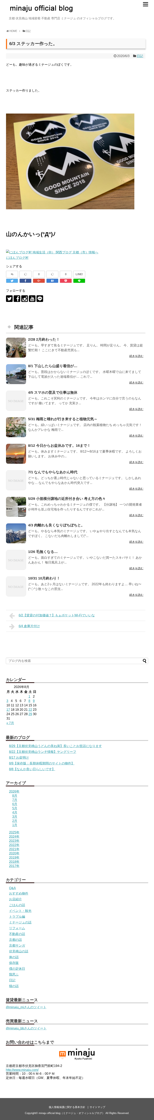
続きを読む (136, 356)
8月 (14, 795)
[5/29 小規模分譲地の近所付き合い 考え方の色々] (16, 507)
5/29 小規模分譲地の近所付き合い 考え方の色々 (67, 499)
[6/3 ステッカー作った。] (52, 281)
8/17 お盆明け (19, 757)
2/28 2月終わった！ (44, 339)
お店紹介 (15, 899)
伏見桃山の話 (18, 951)
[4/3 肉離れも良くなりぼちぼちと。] (16, 533)
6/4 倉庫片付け (29, 626)
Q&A (12, 888)
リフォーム (17, 928)
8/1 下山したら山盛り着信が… (52, 366)
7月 (14, 800)
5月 (14, 808)
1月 (14, 825)
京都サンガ (17, 945)
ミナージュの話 (20, 922)
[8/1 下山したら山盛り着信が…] (16, 374)
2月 (14, 820)
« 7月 (10, 723)
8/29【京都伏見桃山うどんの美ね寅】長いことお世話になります (55, 746)
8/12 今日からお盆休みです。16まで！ (59, 446)
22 (30, 709)
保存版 (14, 963)
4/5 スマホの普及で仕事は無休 (52, 392)
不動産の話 (17, 934)
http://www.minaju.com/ (22, 1070)
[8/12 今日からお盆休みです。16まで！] (16, 454)
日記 (140, 56)
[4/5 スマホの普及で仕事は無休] (16, 401)
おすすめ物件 (18, 893)
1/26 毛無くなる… (43, 552)
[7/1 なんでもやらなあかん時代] (16, 480)
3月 (14, 816)
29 (30, 714)
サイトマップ (97, 1107)
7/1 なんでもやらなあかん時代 (52, 472)
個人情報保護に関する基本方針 (67, 1107)
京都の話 (15, 939)
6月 (14, 804)
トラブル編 (17, 916)
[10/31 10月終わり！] (16, 586)
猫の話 (14, 986)
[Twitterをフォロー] (9, 298)
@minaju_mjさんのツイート (26, 1007)
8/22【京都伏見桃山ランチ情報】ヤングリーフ (42, 751)
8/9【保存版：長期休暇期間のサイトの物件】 (41, 763)
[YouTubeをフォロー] (32, 298)
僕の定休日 (17, 968)
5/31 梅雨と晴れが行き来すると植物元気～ (62, 419)
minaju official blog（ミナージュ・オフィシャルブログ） (72, 1113)
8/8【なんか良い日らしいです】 (32, 769)
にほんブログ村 (17, 257)
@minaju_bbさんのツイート (26, 1028)
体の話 (14, 957)
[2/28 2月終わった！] (16, 348)
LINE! (79, 274)
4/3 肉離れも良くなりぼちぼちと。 (56, 525)
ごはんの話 (17, 905)
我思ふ (14, 974)
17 (8, 709)
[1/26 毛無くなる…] (16, 560)
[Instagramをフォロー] (24, 298)
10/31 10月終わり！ (44, 578)
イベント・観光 (20, 910)
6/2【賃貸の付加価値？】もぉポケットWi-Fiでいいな (57, 615)
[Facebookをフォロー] (17, 298)
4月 (14, 812)
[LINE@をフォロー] (39, 298)
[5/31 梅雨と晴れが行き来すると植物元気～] (16, 427)
